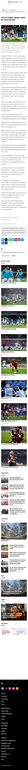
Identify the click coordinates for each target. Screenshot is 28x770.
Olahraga (12, 10)
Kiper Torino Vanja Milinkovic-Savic (13, 252)
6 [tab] (15, 621)
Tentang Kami (5, 746)
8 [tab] (20, 621)
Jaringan (3, 737)
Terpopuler (5, 473)
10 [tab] (24, 621)
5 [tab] (18, 598)
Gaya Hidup (4, 725)
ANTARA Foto (5, 754)
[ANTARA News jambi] (15, 2)
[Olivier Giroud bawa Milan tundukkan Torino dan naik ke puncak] (14, 457)
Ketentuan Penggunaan (8, 740)
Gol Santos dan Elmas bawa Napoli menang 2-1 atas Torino (12, 282)
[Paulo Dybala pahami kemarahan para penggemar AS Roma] (14, 365)
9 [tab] (22, 621)
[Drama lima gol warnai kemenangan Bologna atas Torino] (14, 342)
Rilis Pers (3, 734)
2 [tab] (11, 598)
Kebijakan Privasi (6, 743)
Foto (2, 576)
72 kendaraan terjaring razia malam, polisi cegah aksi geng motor (17, 569)
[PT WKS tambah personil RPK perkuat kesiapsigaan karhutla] (4, 494)
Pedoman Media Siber (7, 748)
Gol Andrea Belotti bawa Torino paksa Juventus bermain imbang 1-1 (13, 443)
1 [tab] (9, 598)
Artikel (3, 731)
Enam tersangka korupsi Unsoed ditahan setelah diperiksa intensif (12, 615)
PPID (2, 759)
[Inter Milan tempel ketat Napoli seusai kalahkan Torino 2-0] (14, 296)
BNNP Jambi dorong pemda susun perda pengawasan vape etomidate (17, 554)
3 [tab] (14, 598)
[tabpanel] (14, 588)
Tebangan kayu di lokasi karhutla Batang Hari (11, 539)
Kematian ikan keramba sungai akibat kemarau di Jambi (16, 546)
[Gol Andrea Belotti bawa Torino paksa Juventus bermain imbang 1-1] (14, 434)
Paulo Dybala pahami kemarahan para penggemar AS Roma (13, 374)
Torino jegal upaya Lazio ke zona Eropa (13, 12)
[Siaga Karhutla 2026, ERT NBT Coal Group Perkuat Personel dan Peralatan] (4, 487)
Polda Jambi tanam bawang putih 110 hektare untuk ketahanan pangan (17, 561)
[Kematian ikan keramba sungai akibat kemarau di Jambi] (4, 547)
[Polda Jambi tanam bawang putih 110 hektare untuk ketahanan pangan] (4, 562)
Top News (4, 519)
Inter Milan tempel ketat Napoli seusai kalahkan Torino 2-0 (13, 305)
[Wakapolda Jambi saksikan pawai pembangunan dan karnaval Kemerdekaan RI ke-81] (4, 502)
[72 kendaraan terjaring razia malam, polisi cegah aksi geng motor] (4, 569)
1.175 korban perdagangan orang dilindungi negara (13, 670)
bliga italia (5, 255)
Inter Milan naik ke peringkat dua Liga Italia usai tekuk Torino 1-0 (13, 420)
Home (6, 10)
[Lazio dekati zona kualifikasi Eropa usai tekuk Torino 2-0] (14, 388)
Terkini (3, 693)
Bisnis (3, 719)
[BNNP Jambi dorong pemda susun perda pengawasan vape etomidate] (4, 555)
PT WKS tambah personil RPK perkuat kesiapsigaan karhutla (17, 494)
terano (13, 255)
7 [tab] (17, 621)
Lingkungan (4, 723)
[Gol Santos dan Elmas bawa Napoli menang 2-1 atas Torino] (14, 273)
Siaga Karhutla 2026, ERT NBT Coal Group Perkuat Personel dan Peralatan (16, 486)
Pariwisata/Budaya (6, 713)
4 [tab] (16, 598)
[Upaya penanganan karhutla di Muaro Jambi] (4, 480)
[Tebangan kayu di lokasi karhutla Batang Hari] (14, 531)
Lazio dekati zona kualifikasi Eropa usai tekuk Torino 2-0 (13, 397)
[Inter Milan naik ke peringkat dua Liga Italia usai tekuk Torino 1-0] (14, 411)
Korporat (3, 756)
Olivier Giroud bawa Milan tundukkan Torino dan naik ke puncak (12, 466)
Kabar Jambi (4, 711)
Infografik (4, 623)
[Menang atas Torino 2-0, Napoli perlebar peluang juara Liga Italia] (14, 319)
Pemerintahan (5, 708)
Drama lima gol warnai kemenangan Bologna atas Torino (12, 351)
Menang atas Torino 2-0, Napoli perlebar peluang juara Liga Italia (14, 328)
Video (3, 599)
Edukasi (3, 716)
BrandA (3, 751)
